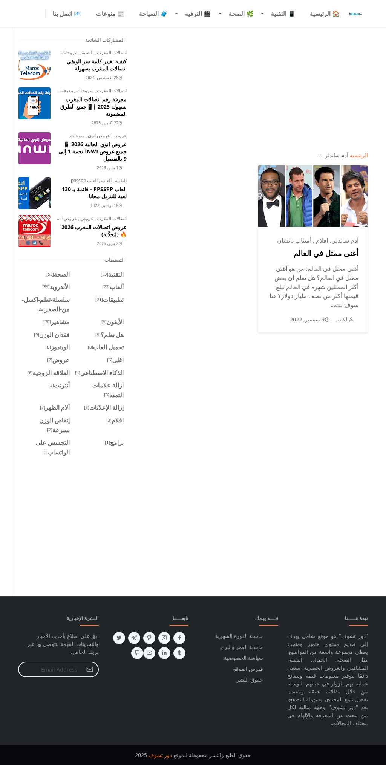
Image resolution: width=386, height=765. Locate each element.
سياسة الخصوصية (243, 657)
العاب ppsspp (84, 180)
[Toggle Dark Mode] (29, 13)
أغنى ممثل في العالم (326, 253)
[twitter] (119, 638)
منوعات (77, 135)
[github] (137, 653)
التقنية (87, 52)
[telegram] (134, 638)
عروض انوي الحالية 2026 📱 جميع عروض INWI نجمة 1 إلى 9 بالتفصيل (93, 151)
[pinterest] (149, 638)
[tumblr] (179, 653)
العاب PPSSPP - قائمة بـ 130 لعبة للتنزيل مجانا (94, 192)
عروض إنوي (98, 135)
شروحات (69, 52)
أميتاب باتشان (294, 240)
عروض (119, 135)
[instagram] (35, 13)
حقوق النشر (250, 679)
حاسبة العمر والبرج (242, 646)
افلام (321, 240)
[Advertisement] (253, 89)
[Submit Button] (89, 669)
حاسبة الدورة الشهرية (239, 636)
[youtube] (149, 653)
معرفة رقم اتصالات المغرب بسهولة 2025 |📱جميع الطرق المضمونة (93, 106)
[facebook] (41, 13)
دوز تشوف (160, 755)
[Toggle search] (21, 13)
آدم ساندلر (344, 240)
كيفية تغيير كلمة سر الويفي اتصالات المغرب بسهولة (97, 65)
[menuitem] (325, 13)
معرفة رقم (63, 90)
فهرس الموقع (248, 668)
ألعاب (106, 180)
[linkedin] (164, 653)
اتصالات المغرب (111, 52)
